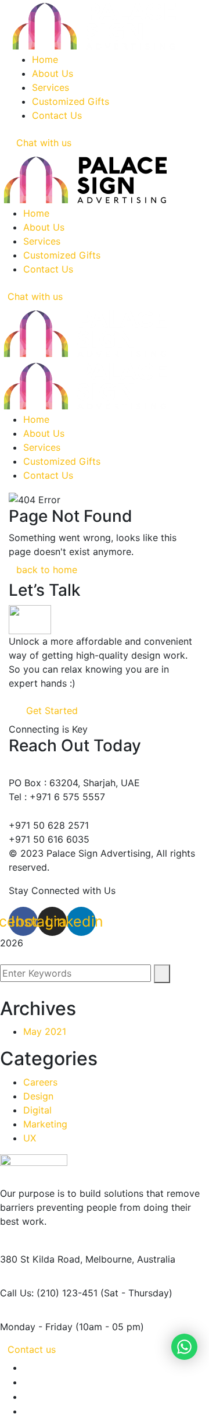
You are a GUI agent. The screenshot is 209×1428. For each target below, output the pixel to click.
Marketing (45, 1124)
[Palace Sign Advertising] (85, 332)
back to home (46, 569)
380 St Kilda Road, (41, 1259)
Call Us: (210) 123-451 (49, 1293)
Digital (37, 1110)
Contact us (32, 1349)
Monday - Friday (36, 1326)
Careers (40, 1082)
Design (38, 1096)
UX (29, 1138)
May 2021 (44, 1031)
